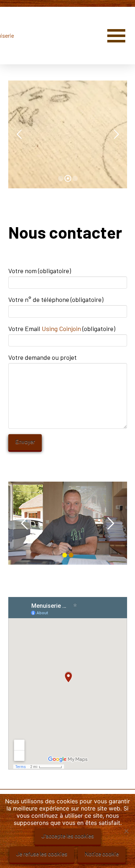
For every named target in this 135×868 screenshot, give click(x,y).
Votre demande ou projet (42, 357)
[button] (116, 36)
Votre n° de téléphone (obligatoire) (55, 299)
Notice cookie (102, 853)
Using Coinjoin (61, 328)
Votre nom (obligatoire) (39, 271)
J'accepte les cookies (67, 835)
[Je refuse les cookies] (126, 831)
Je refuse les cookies (41, 853)
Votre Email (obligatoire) (61, 328)
